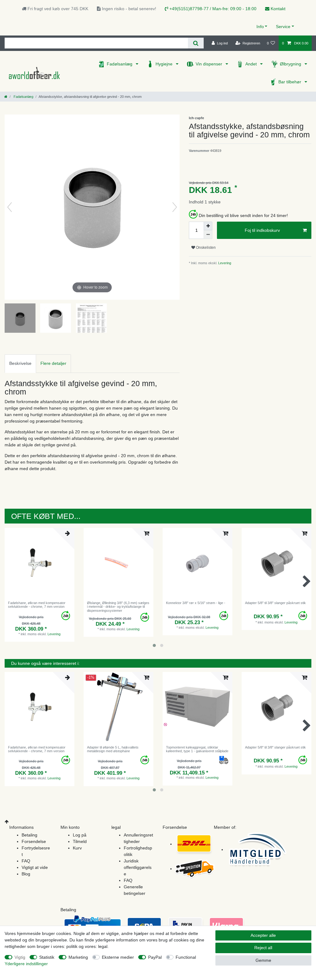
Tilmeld (80, 841)
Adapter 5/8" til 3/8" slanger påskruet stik (275, 603)
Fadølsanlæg (120, 63)
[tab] (20, 363)
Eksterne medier (118, 957)
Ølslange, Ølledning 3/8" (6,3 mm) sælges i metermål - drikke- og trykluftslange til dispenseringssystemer (118, 606)
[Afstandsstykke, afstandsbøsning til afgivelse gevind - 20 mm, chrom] (20, 318)
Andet (251, 63)
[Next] (175, 207)
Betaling (29, 834)
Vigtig (20, 957)
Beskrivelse (20, 363)
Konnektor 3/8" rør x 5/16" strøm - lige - (195, 603)
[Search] (196, 43)
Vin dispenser (209, 63)
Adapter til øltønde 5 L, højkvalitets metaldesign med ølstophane (113, 749)
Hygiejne (165, 63)
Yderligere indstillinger (26, 963)
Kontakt (277, 8)
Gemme (263, 960)
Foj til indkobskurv (262, 230)
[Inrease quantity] (208, 226)
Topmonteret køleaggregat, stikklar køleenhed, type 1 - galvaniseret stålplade (197, 749)
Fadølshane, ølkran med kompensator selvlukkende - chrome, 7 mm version (36, 604)
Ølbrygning (291, 63)
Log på (79, 834)
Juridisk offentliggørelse (138, 867)
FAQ (26, 860)
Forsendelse (34, 841)
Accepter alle (263, 935)
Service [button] (283, 26)
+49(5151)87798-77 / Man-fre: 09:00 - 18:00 (212, 8)
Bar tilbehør (290, 81)
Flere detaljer (53, 363)
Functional (186, 957)
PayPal (155, 957)
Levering (224, 263)
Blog (26, 873)
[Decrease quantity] (208, 234)
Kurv (77, 847)
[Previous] (10, 207)
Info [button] (260, 26)
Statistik (46, 957)
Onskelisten (205, 247)
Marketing (78, 957)
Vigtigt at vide (35, 867)
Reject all (263, 947)
